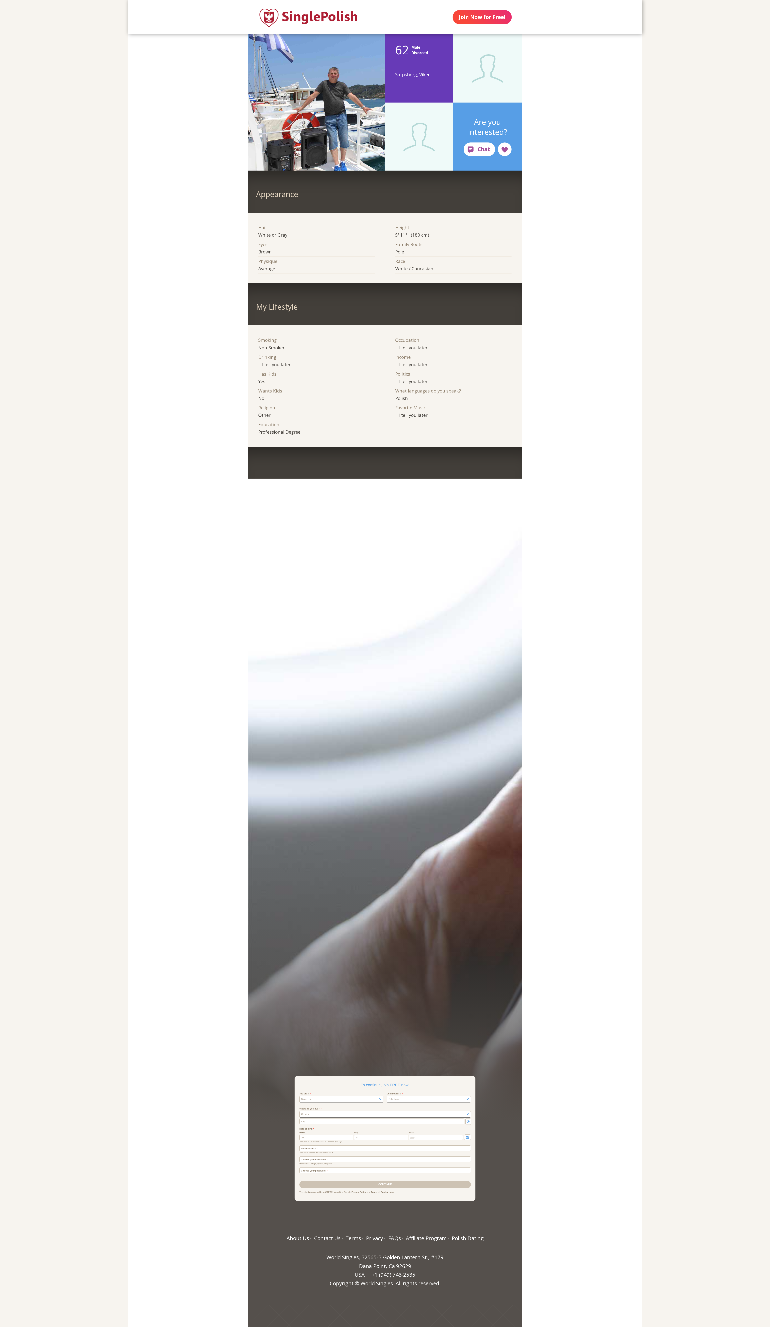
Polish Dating (468, 1238)
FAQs (394, 1238)
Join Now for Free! (482, 17)
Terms (353, 1238)
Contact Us (327, 1238)
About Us (298, 1238)
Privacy (374, 1238)
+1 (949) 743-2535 (393, 1274)
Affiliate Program (426, 1238)
